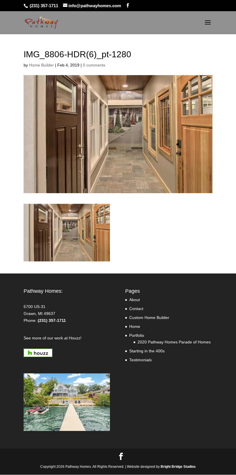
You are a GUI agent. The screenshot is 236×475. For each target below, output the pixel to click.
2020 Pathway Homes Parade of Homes (174, 342)
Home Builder (41, 65)
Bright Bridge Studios (178, 467)
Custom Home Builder (149, 317)
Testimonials (140, 360)
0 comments (94, 65)
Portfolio (136, 335)
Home (134, 326)
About (134, 299)
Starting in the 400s (147, 351)
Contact (136, 308)
